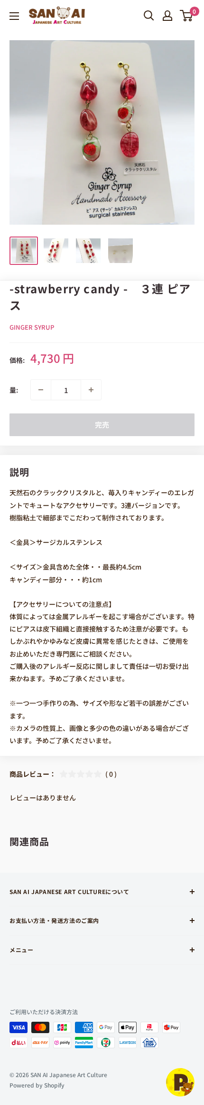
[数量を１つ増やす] (91, 390)
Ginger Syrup (31, 327)
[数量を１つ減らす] (41, 390)
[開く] (149, 15)
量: (13, 390)
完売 (102, 425)
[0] (187, 15)
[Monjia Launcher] (180, 1082)
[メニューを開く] (14, 16)
